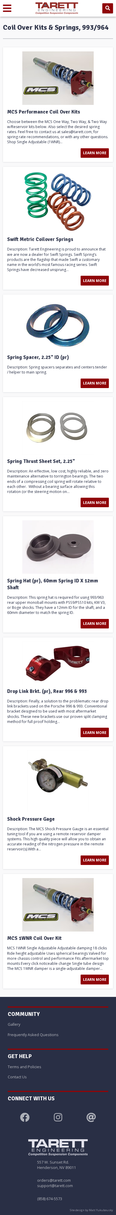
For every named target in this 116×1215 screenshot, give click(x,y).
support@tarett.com (55, 1185)
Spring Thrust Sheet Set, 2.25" (41, 461)
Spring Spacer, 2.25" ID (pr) (38, 357)
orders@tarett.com (54, 1180)
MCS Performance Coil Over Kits (43, 112)
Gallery (14, 1024)
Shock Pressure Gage (31, 819)
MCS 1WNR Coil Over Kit (34, 938)
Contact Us (17, 1077)
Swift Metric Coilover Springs (40, 239)
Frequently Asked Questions (33, 1034)
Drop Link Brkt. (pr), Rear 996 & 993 (47, 691)
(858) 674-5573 (49, 1198)
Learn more (94, 152)
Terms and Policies (24, 1066)
